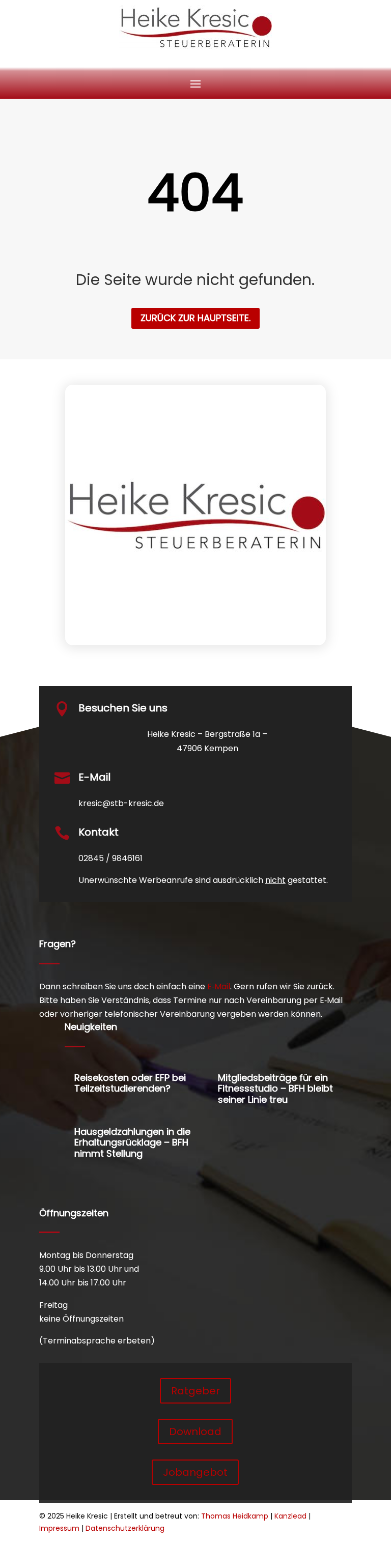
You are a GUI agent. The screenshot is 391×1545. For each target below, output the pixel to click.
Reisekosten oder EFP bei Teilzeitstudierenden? (130, 1083)
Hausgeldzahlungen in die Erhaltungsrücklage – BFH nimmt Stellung (132, 1142)
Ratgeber (195, 1391)
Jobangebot (195, 1472)
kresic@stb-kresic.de (121, 803)
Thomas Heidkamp (234, 1516)
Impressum (59, 1528)
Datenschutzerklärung (125, 1528)
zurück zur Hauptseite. (195, 317)
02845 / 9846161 (110, 858)
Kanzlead (290, 1516)
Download (195, 1431)
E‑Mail (218, 986)
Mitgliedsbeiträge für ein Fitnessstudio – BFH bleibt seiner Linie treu (275, 1088)
